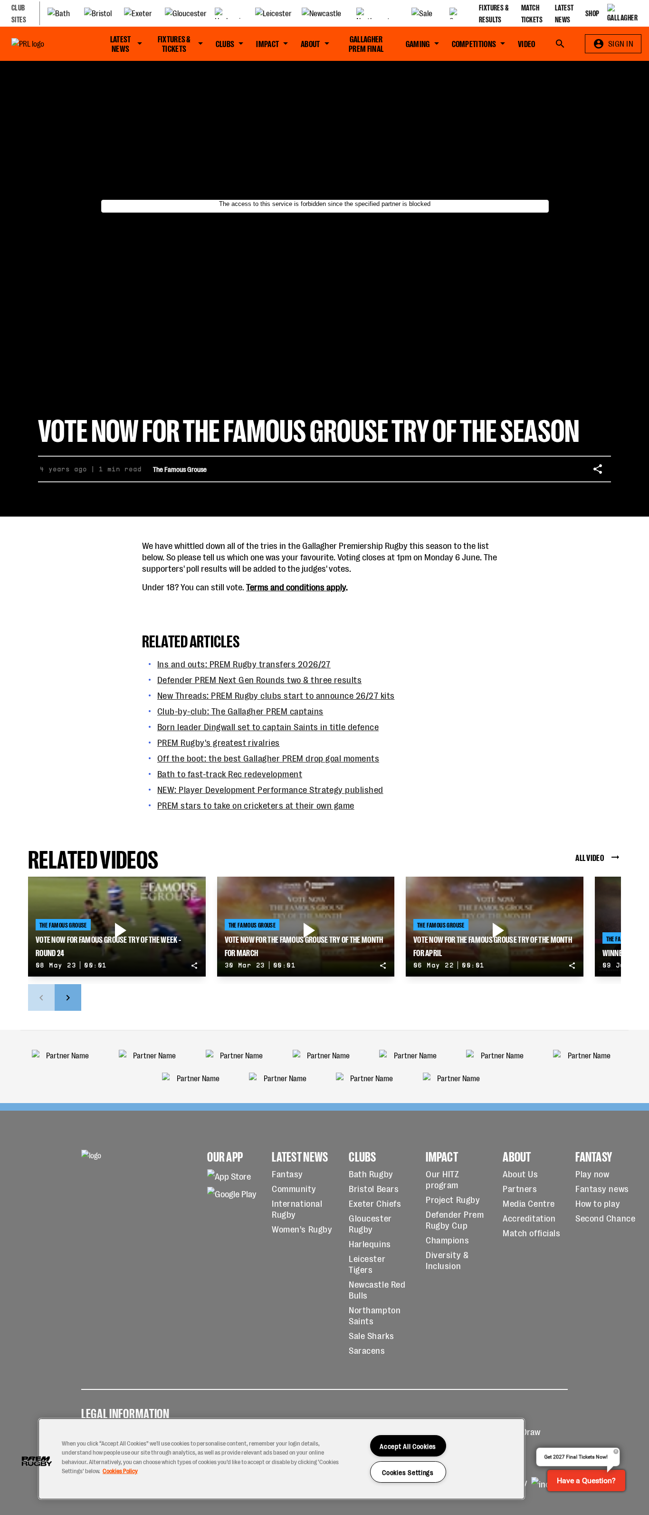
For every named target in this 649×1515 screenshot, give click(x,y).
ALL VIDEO (589, 856)
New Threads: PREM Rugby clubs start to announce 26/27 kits (276, 694)
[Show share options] (597, 469)
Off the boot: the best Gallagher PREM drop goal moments (268, 757)
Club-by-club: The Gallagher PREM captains (240, 710)
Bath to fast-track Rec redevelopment (229, 773)
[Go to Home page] (44, 44)
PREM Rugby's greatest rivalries (218, 741)
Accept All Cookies (408, 1446)
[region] (281, 1459)
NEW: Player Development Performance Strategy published (270, 788)
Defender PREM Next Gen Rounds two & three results (259, 679)
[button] (36, 1461)
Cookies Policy (120, 1470)
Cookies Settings (408, 1472)
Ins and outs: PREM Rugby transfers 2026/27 (244, 663)
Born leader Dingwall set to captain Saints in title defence (268, 726)
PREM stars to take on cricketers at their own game (255, 804)
